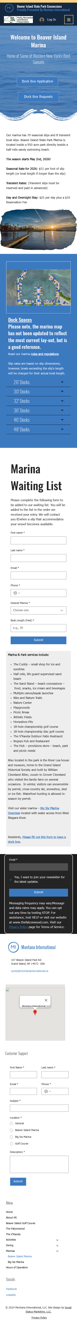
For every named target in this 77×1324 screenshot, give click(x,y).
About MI (11, 1217)
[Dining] (57, 1245)
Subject (15, 1101)
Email (15, 568)
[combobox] (39, 610)
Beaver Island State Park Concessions (39, 6)
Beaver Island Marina (20, 1256)
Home (9, 1212)
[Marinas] (57, 1251)
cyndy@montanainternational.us (29, 971)
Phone (15, 585)
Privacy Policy (39, 1318)
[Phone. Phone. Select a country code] (17, 593)
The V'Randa (13, 1234)
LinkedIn (11, 1295)
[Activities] (57, 1240)
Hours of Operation (17, 1267)
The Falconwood (15, 1229)
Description (17, 1152)
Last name (18, 550)
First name (18, 533)
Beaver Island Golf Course (20, 1223)
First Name (17, 1067)
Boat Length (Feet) (22, 620)
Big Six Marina (16, 1262)
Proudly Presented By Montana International (43, 9)
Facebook (11, 1289)
